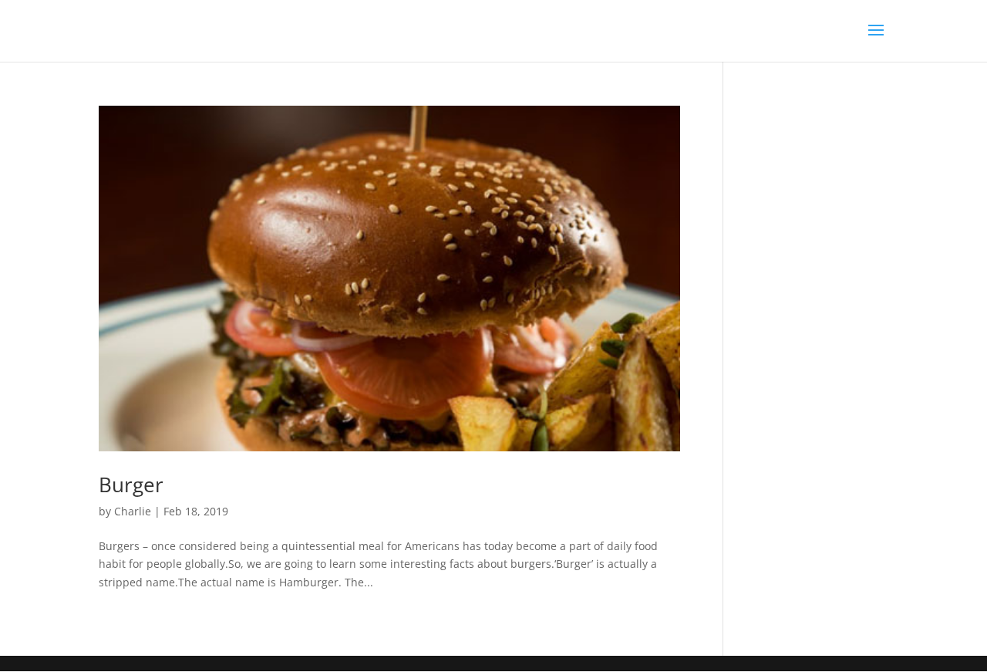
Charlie (132, 511)
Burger (131, 484)
